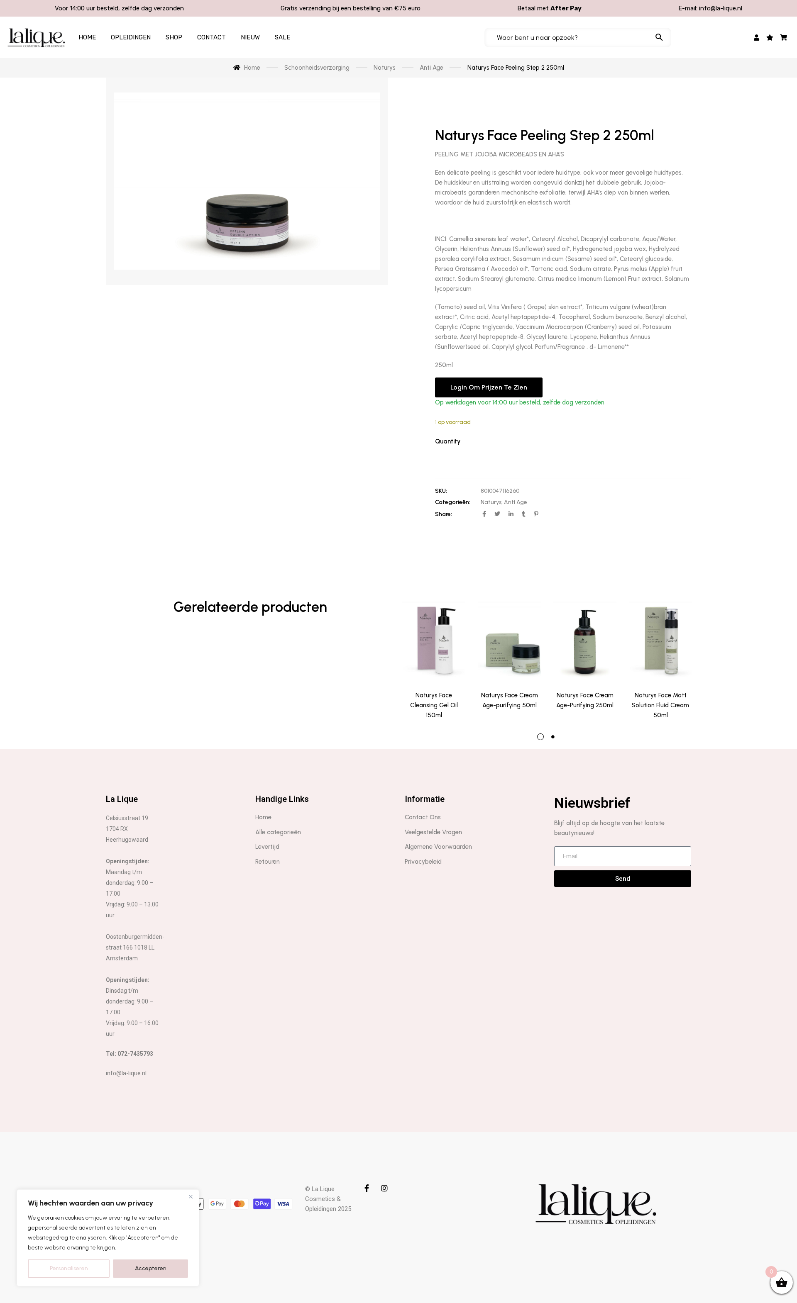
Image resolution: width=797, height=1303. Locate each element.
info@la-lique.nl (720, 8)
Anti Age (515, 502)
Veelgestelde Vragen (433, 832)
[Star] (770, 37)
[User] (756, 37)
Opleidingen (131, 37)
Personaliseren (69, 1268)
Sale (282, 37)
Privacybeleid (423, 861)
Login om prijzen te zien (488, 387)
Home (87, 37)
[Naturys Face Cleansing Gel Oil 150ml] (433, 640)
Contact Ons (423, 817)
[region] (108, 1237)
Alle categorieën (278, 832)
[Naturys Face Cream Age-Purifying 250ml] (584, 640)
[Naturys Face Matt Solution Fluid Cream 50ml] (660, 640)
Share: (443, 514)
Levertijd (267, 846)
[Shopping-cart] (783, 37)
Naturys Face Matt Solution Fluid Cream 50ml (660, 705)
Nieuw (250, 37)
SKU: (441, 490)
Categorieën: (452, 502)
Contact (211, 37)
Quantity (447, 441)
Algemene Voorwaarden (438, 846)
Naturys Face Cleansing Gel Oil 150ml (434, 705)
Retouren (267, 861)
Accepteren (150, 1268)
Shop (174, 37)
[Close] (191, 1196)
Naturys (491, 502)
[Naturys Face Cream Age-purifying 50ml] (509, 640)
